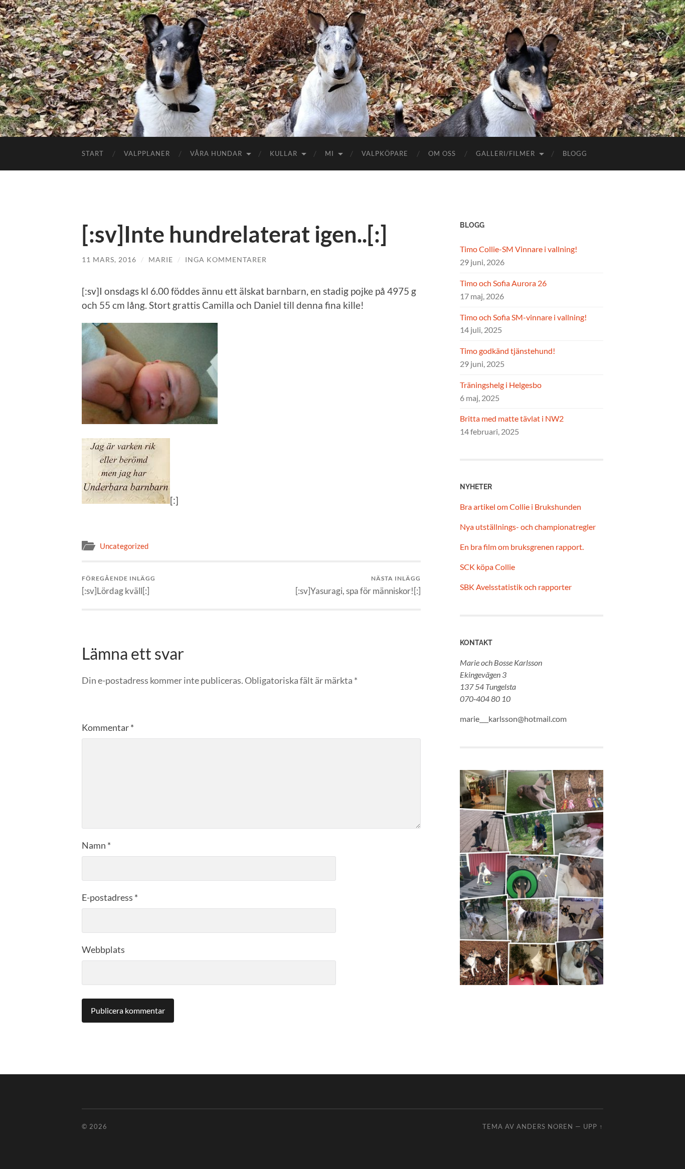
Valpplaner (147, 153)
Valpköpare (385, 153)
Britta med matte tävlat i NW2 (512, 418)
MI (329, 153)
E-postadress (110, 897)
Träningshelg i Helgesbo (501, 384)
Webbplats (103, 949)
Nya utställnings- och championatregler (528, 526)
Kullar (283, 153)
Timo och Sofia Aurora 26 (503, 283)
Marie (160, 259)
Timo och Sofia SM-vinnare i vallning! (523, 317)
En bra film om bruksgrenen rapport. (522, 546)
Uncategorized (124, 545)
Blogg (575, 153)
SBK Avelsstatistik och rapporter (516, 587)
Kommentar (108, 727)
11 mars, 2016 (109, 259)
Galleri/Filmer (505, 153)
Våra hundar (216, 153)
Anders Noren (545, 1126)
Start (93, 153)
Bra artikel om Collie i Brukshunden (520, 506)
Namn (96, 845)
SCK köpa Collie (487, 566)
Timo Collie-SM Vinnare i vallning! (518, 249)
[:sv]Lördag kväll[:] (118, 585)
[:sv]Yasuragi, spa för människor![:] (358, 585)
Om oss (442, 153)
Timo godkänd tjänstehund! (507, 350)
